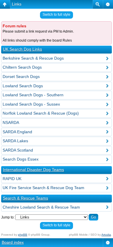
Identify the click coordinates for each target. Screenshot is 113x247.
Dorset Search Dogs (21, 76)
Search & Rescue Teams (25, 198)
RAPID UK (12, 178)
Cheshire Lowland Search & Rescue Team (41, 207)
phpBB (22, 234)
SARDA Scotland (18, 150)
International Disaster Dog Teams (33, 169)
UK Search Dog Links (22, 49)
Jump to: (7, 217)
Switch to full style (56, 15)
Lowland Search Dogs (23, 85)
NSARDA (11, 122)
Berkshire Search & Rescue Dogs (33, 58)
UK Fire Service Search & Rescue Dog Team (43, 187)
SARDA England (17, 131)
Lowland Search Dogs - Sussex (31, 104)
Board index (13, 242)
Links (16, 4)
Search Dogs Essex (21, 159)
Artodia (106, 234)
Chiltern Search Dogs (22, 67)
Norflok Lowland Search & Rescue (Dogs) (41, 113)
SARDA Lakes (15, 140)
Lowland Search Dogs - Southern (33, 95)
